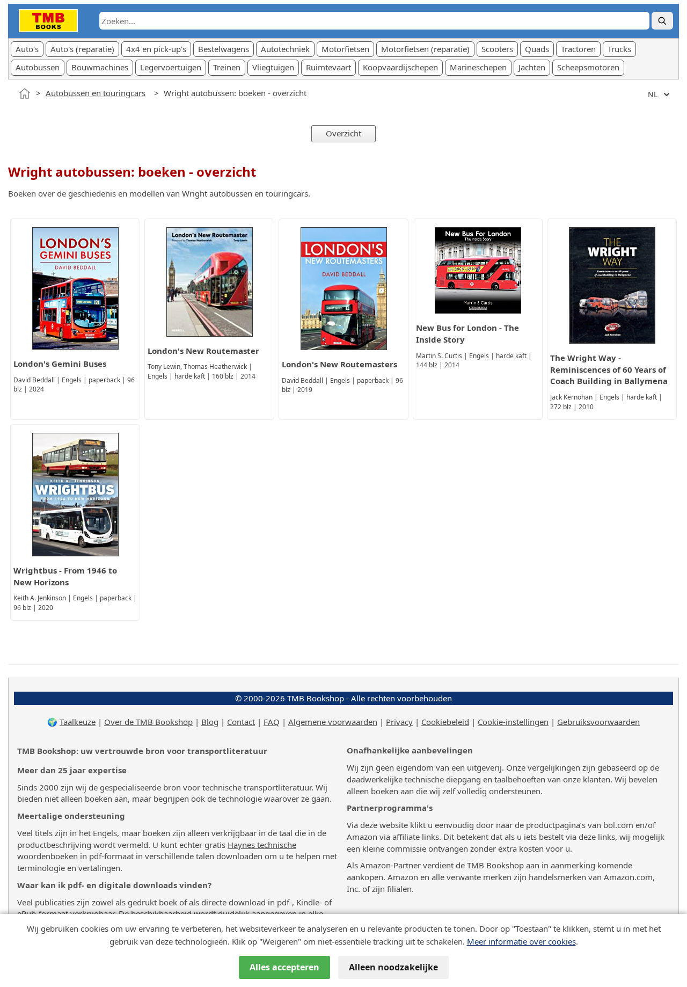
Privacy (399, 721)
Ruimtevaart (328, 67)
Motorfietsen (345, 48)
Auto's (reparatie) (82, 48)
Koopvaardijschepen (400, 67)
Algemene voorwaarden (332, 721)
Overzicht (343, 133)
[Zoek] (662, 21)
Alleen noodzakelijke (393, 967)
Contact (241, 721)
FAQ (272, 721)
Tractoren (578, 48)
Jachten (531, 67)
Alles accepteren (284, 967)
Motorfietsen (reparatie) (425, 48)
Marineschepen (478, 67)
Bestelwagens (223, 48)
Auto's (27, 48)
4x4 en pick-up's (156, 48)
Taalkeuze (78, 721)
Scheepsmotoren (588, 67)
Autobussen (38, 67)
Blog (209, 721)
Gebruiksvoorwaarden (598, 721)
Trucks (619, 48)
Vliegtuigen (273, 67)
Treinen (226, 67)
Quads (537, 48)
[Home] (24, 93)
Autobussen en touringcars (95, 93)
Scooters (497, 48)
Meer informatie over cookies (521, 941)
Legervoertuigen (170, 67)
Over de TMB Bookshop (148, 721)
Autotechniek (285, 48)
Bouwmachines (99, 67)
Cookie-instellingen (513, 721)
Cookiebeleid (445, 721)
